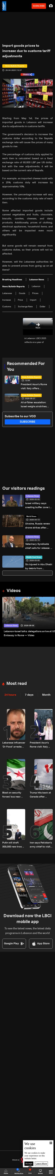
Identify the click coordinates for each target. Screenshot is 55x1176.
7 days (29, 695)
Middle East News (33, 557)
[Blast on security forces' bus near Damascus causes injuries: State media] (13, 779)
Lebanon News (32, 496)
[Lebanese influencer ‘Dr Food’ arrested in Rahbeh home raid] (13, 729)
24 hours (10, 695)
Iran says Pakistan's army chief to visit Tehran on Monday (41, 845)
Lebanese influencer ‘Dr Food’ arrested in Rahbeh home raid (13, 745)
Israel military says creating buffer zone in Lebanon (38, 505)
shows (40, 1173)
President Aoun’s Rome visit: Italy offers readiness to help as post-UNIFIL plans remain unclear (35, 387)
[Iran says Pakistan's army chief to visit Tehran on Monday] (41, 829)
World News (31, 517)
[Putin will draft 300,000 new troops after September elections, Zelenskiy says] (13, 829)
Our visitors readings (23, 488)
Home (6, 1173)
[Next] (51, 617)
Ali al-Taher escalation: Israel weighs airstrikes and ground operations (34, 405)
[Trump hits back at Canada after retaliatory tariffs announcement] (41, 779)
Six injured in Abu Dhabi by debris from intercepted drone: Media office (38, 567)
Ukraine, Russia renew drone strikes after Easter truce (37, 526)
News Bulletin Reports (31, 377)
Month (46, 695)
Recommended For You (26, 367)
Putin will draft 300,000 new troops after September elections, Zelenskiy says (13, 845)
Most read (16, 683)
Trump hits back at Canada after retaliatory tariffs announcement (40, 795)
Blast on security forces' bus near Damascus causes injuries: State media (12, 795)
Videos (14, 591)
